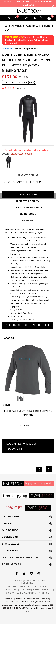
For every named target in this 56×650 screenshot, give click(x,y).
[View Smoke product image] (20, 398)
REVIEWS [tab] (27, 220)
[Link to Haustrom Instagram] (31, 573)
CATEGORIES (10, 550)
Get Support (10, 516)
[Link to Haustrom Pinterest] (38, 573)
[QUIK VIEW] (12, 338)
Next (52, 162)
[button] (8, 88)
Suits (47, 26)
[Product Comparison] (27, 18)
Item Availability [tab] (27, 201)
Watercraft (33, 26)
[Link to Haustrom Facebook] (16, 573)
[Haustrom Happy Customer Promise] (28, 483)
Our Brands (10, 530)
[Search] (41, 17)
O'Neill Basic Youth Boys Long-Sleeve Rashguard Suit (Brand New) (28, 411)
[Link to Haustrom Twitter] (24, 573)
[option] (28, 382)
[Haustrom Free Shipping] (28, 495)
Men (7, 30)
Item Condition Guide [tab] (28, 207)
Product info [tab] (28, 195)
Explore (8, 523)
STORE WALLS (10, 543)
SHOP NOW (28, 5)
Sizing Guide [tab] (28, 214)
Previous (13, 398)
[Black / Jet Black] (8, 162)
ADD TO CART (28, 426)
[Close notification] (53, 6)
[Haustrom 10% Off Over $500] (28, 508)
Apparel (16, 26)
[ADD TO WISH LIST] (5, 338)
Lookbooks (10, 537)
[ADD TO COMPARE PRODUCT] (9, 338)
